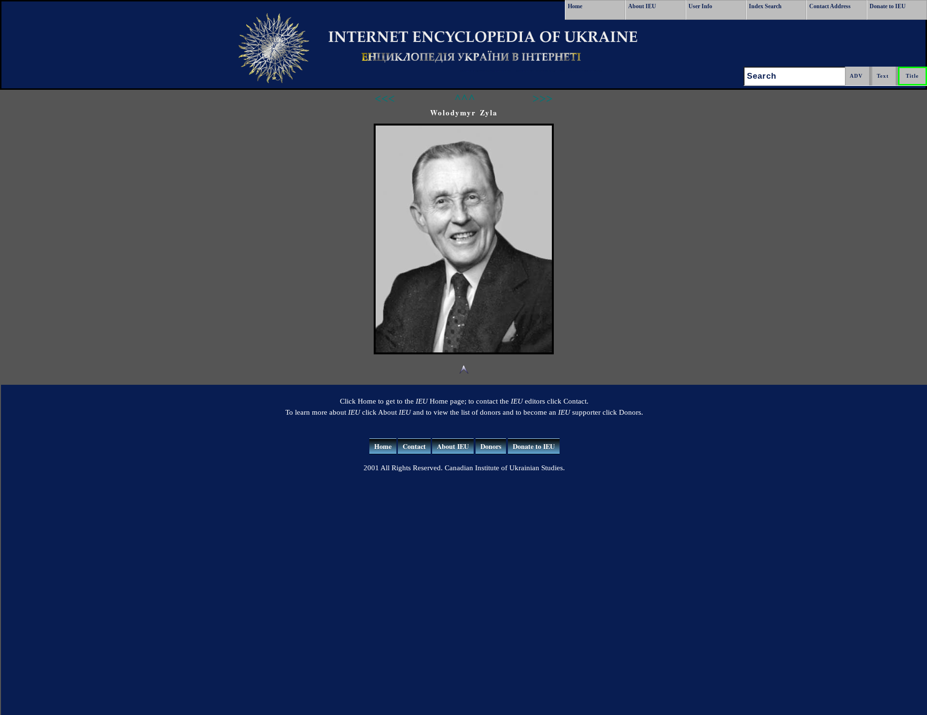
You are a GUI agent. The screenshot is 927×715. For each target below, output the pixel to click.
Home (575, 6)
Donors (490, 446)
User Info (700, 6)
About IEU (642, 6)
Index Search (765, 6)
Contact (414, 446)
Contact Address (830, 6)
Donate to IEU (888, 6)
